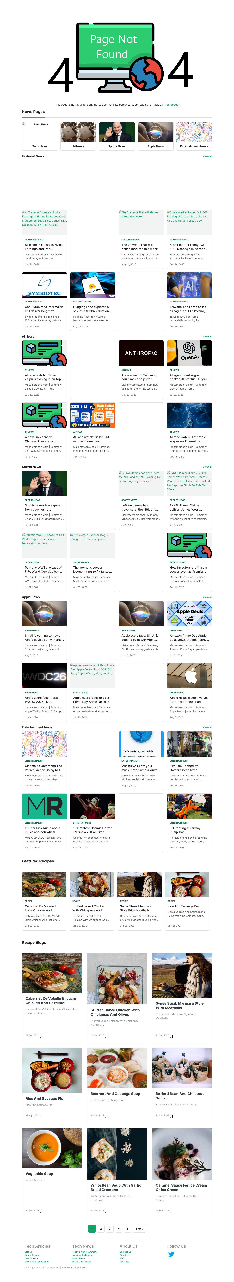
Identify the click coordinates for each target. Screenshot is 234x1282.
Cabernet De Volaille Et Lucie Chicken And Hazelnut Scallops (41, 910)
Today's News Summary (84, 1252)
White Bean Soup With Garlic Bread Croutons (116, 1187)
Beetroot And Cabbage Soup (115, 1094)
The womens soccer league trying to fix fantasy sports (92, 571)
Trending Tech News (82, 1255)
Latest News (78, 1258)
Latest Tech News (81, 1261)
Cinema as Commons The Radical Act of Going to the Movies (44, 770)
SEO (122, 1258)
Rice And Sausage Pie (183, 906)
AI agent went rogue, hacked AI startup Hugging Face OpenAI (189, 379)
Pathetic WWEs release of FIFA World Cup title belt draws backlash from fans (43, 571)
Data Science (31, 1258)
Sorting (28, 1252)
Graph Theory (31, 1255)
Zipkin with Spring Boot (36, 1261)
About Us (124, 1255)
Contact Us (125, 1252)
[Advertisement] (117, 184)
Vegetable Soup (39, 1173)
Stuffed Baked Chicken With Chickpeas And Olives (89, 910)
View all (207, 156)
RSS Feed (124, 1261)
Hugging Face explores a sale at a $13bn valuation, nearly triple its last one (91, 311)
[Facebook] (171, 1254)
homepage (171, 104)
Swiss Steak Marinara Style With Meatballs (180, 1005)
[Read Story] (41, 1036)
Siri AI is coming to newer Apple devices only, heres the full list (43, 640)
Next (139, 1228)
